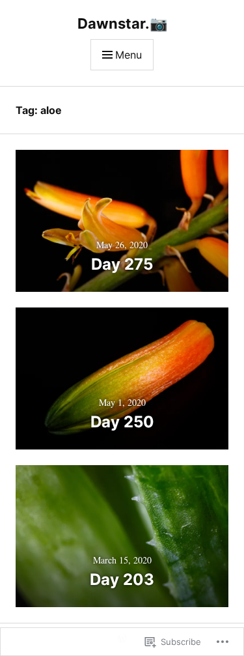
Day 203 (122, 579)
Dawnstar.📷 (122, 23)
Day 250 (122, 421)
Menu (128, 54)
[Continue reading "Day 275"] (122, 221)
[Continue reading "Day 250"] (122, 378)
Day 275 (122, 264)
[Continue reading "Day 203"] (122, 536)
